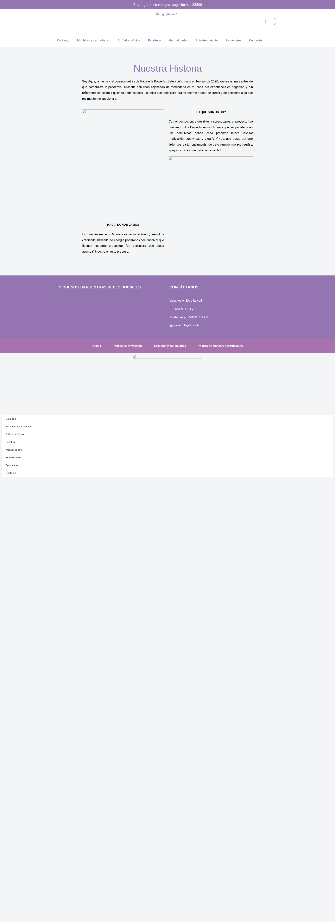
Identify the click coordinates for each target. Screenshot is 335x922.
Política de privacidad (127, 345)
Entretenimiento (207, 40)
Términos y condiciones (170, 345)
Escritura (154, 40)
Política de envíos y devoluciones (220, 345)
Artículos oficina (129, 40)
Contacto (255, 40)
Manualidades (178, 40)
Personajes (233, 40)
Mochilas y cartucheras (93, 40)
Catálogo (63, 40)
